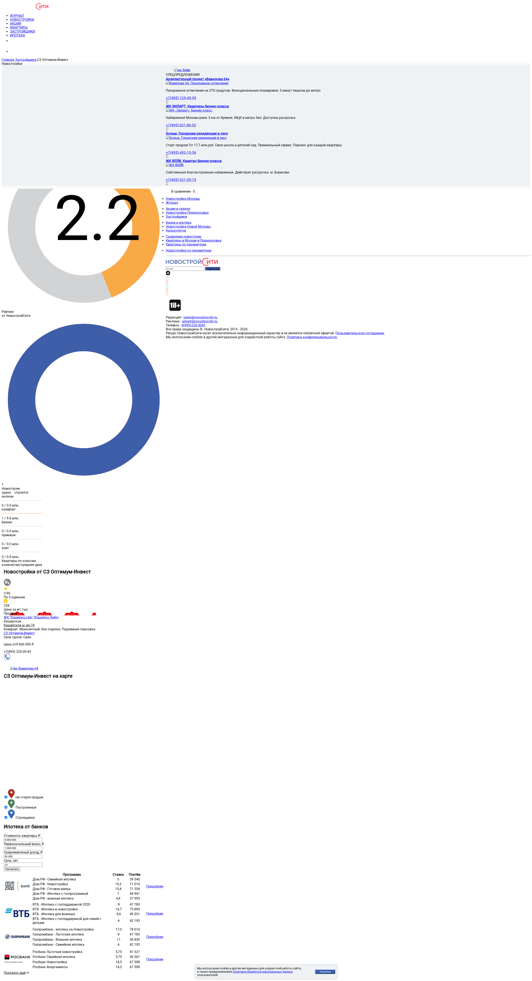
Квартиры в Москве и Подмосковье (193, 240)
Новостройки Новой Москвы (188, 227)
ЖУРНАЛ (17, 16)
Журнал (172, 203)
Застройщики (176, 217)
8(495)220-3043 (193, 325)
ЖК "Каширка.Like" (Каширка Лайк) (31, 617)
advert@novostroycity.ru (199, 321)
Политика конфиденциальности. (312, 337)
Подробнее (154, 886)
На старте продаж (29, 797)
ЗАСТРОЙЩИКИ (22, 31)
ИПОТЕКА (17, 35)
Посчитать (12, 869)
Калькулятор (176, 230)
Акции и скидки (178, 209)
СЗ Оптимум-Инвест (19, 633)
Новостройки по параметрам (188, 250)
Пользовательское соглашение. (360, 333)
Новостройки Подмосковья (187, 213)
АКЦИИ (15, 24)
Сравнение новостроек (183, 236)
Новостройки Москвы (183, 199)
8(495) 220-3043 (25, 40)
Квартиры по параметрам (186, 244)
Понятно (325, 971)
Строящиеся (25, 818)
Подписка (212, 268)
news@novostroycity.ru (200, 317)
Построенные (25, 807)
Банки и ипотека (178, 223)
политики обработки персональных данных (263, 971)
